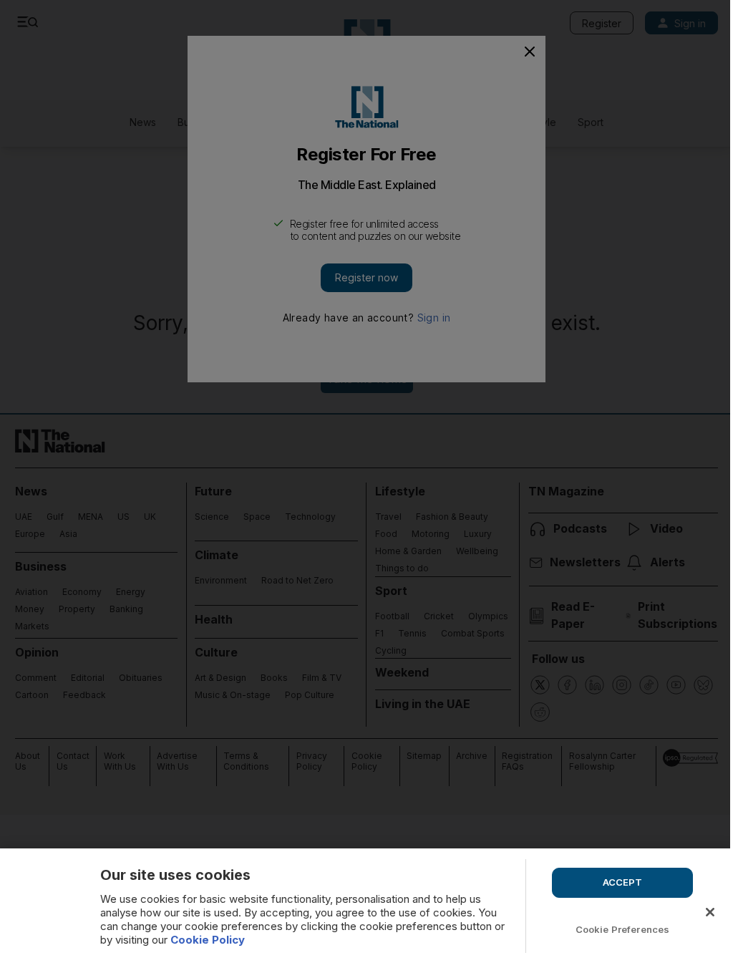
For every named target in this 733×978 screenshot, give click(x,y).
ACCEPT (623, 882)
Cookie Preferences (622, 929)
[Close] (710, 912)
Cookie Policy (207, 939)
